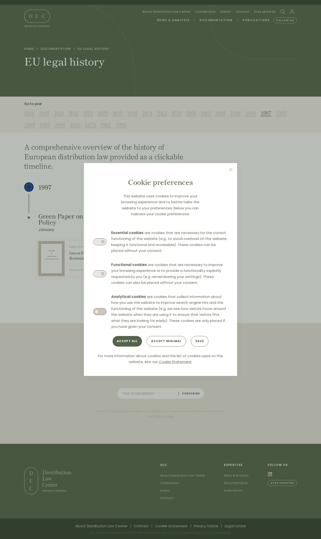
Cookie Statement (175, 361)
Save (199, 341)
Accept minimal (166, 341)
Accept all (127, 341)
